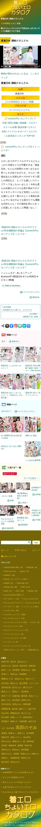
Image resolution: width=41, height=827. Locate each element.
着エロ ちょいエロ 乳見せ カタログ (17, 785)
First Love (8, 574)
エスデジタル (9, 613)
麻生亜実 (5, 764)
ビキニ (24, 101)
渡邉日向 (36, 297)
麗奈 (34, 672)
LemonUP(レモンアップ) (20, 118)
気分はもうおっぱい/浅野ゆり (11, 461)
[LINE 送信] (20, 326)
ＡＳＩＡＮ (34, 685)
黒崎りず (14, 723)
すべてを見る (31, 480)
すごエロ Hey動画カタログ (13, 780)
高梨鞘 (16, 756)
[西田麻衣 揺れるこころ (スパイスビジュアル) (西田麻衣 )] (23, 516)
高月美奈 (5, 685)
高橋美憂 (23, 723)
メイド (10, 131)
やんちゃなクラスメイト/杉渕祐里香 (7, 523)
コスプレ (33, 131)
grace (22, 574)
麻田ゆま (16, 752)
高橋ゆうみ (25, 756)
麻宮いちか (6, 702)
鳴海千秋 (28, 748)
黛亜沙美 (5, 739)
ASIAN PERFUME (11, 570)
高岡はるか (17, 706)
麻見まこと (6, 694)
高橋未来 (6, 711)
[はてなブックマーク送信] (24, 326)
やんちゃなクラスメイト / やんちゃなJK (20, 605)
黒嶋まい (12, 735)
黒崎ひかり (17, 743)
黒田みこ (16, 694)
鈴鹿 (12, 503)
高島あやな (19, 681)
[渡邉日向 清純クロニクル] (20, 142)
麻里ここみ (6, 672)
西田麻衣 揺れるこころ (22, 521)
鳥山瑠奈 (5, 719)
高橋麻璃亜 (15, 760)
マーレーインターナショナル (16, 648)
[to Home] (20, 14)
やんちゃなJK (28, 601)
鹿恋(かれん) (6, 756)
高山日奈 (5, 715)
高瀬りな (21, 735)
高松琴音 (27, 739)
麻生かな (14, 685)
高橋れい (5, 760)
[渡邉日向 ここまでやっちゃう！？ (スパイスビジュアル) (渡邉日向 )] (12, 362)
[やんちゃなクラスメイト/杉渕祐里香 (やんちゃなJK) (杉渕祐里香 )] (8, 517)
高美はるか (15, 764)
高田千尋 (32, 711)
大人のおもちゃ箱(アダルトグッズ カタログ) (21, 794)
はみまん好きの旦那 (12, 597)
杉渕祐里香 (9, 530)
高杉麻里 (16, 672)
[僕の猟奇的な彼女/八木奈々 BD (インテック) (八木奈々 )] (23, 492)
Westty (31, 593)
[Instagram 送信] (16, 326)
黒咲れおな (6, 752)
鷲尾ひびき (26, 760)
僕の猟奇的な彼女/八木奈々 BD (22, 498)
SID (17, 593)
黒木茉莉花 (6, 706)
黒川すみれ (6, 743)
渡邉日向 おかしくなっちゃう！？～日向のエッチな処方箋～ (11, 395)
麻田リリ (23, 711)
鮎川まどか (17, 689)
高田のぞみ (26, 730)
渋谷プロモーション (12, 652)
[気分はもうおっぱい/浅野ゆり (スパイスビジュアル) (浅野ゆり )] (12, 456)
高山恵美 (23, 685)
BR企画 (30, 570)
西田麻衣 (24, 527)
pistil (6, 593)
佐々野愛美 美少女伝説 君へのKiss (11, 436)
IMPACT (7, 578)
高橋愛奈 (23, 676)
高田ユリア (30, 681)
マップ (36, 552)
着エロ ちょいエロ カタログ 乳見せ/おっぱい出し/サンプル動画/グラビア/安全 (20, 29)
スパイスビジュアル (19, 109)
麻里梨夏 (25, 752)
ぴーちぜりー (9, 601)
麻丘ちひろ (28, 689)
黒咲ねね (14, 676)
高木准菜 (10, 730)
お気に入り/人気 (8, 558)
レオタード (21, 131)
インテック (27, 609)
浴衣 (4, 131)
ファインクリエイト (12, 636)
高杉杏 (13, 664)
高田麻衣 (25, 694)
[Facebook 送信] (11, 326)
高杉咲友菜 (6, 689)
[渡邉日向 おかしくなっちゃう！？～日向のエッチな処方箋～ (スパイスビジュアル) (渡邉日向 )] (12, 389)
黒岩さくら (33, 698)
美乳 (10, 122)
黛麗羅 (20, 748)
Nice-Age (21, 585)
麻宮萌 (15, 711)
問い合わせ (20, 552)
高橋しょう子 (16, 719)
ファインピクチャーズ (13, 640)
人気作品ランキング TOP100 (20, 135)
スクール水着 (10, 127)
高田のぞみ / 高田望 (9, 668)
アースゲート (9, 609)
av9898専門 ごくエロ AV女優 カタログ (18, 775)
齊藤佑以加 (15, 715)
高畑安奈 (32, 668)
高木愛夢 (30, 735)
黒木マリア (6, 698)
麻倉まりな (7, 681)
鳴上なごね (26, 715)
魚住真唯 (16, 702)
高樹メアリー (16, 739)
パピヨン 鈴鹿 (6, 498)
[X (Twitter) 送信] (7, 326)
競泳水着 (22, 127)
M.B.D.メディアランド (13, 581)
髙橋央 (4, 735)
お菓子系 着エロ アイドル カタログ (17, 789)
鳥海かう (5, 676)
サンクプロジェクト (12, 621)
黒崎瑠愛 (27, 706)
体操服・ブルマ (27, 122)
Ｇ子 (3, 730)
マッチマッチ (9, 644)
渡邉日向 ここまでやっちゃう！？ (11, 366)
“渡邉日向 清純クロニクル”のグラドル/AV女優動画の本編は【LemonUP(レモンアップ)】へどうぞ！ (20, 230)
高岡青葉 (30, 743)
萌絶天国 (32, 652)
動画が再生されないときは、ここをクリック (20, 75)
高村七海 (32, 723)
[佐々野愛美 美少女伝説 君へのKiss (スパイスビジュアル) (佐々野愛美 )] (12, 431)
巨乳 (4, 122)
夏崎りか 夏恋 (31, 435)
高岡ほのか (26, 672)
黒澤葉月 (5, 723)
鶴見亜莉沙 (28, 719)
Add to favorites (12, 285)
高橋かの (35, 756)
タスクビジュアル (11, 629)
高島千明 (5, 664)
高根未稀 (23, 668)
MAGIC (7, 585)
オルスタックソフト (12, 617)
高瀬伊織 (16, 698)
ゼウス (33, 625)
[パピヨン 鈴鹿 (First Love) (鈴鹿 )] (8, 494)
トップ (5, 552)
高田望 (4, 748)
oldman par (8, 589)
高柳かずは (26, 702)
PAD (23, 589)
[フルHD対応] (12, 101)
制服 (31, 101)
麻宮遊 (24, 698)
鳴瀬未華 (12, 748)
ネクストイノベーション (14, 632)
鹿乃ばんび (22, 664)
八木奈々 (24, 505)
